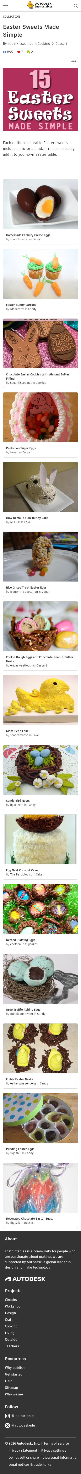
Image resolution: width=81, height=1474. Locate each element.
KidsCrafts (17, 309)
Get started (13, 1374)
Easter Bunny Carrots (21, 305)
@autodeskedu (23, 1425)
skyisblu (15, 1153)
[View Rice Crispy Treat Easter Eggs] (40, 557)
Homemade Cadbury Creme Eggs (28, 235)
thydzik (15, 1223)
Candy (36, 239)
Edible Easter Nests (19, 1079)
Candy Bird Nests (18, 801)
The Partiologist (21, 874)
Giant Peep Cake (17, 731)
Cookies (41, 383)
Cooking (44, 44)
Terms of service (56, 1443)
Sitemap (11, 1387)
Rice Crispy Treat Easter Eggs (26, 587)
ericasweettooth (21, 665)
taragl (14, 452)
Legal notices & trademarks (30, 1464)
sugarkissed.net (20, 44)
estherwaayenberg (23, 1083)
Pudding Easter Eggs (20, 1149)
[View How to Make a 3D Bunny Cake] (40, 487)
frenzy (14, 592)
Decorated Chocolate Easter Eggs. (29, 1219)
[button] (5, 6)
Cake (27, 522)
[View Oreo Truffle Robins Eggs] (40, 979)
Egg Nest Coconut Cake (22, 870)
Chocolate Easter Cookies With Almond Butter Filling (37, 376)
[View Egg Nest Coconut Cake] (40, 840)
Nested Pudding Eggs (20, 940)
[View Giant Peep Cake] (40, 700)
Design (10, 1313)
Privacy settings (53, 1450)
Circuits (11, 1299)
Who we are (14, 1394)
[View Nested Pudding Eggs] (40, 909)
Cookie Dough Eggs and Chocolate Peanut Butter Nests (39, 659)
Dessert (61, 44)
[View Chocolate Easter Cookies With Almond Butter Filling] (40, 344)
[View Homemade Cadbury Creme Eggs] (40, 204)
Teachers (12, 1346)
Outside (11, 1339)
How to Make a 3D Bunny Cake (27, 518)
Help (8, 1381)
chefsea (15, 944)
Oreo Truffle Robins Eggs (23, 1010)
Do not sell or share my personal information (43, 1457)
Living (10, 1333)
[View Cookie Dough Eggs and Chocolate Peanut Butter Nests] (40, 626)
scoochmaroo (19, 239)
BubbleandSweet (21, 1014)
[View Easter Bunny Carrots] (40, 274)
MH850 (15, 522)
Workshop (13, 1306)
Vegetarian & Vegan (36, 592)
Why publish (15, 1367)
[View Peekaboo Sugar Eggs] (40, 417)
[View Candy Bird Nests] (40, 770)
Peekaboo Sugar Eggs (21, 448)
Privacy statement (23, 1450)
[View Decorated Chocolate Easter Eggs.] (40, 1188)
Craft (8, 1319)
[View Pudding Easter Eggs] (40, 1118)
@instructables (23, 1415)
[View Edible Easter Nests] (40, 1049)
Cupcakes (31, 944)
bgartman (16, 805)
